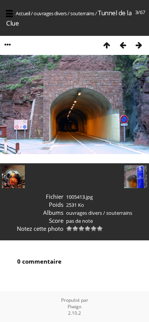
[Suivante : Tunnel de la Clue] (139, 45)
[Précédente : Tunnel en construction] (123, 45)
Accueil (23, 13)
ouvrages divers (50, 13)
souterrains (82, 13)
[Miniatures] (107, 45)
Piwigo (74, 306)
